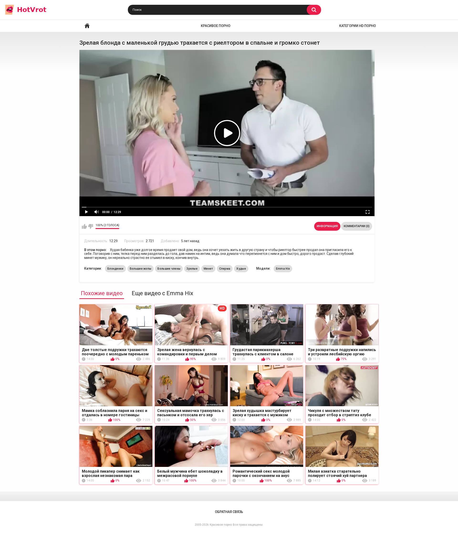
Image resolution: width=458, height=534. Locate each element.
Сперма (224, 268)
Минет (208, 268)
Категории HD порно (357, 26)
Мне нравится (84, 226)
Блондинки (115, 268)
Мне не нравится (90, 226)
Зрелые (192, 268)
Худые (241, 268)
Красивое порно (215, 26)
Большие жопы (140, 268)
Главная (87, 26)
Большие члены (168, 268)
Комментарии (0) (357, 226)
